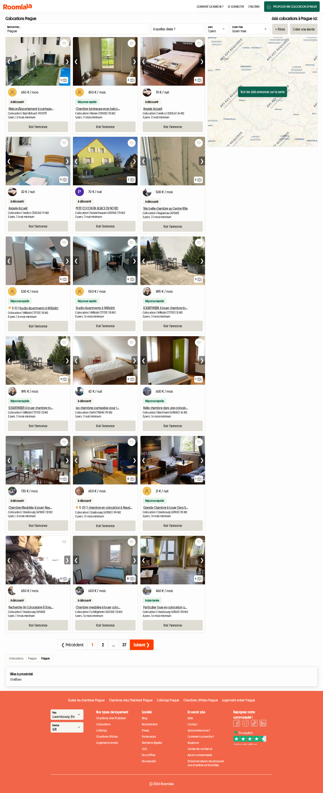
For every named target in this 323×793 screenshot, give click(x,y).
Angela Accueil (152, 108)
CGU (144, 748)
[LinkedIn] (263, 724)
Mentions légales (152, 742)
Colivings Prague (168, 700)
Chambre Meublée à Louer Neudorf (32, 507)
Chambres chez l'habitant (111, 718)
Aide (190, 718)
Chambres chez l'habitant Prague (130, 700)
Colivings (101, 730)
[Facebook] (236, 724)
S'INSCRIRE (254, 6)
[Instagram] (245, 724)
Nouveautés (149, 761)
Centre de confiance (200, 748)
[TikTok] (254, 724)
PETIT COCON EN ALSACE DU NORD (97, 208)
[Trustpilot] (249, 744)
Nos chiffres (148, 755)
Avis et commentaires (200, 755)
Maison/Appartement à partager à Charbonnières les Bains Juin (51, 108)
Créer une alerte (304, 29)
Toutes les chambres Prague (86, 700)
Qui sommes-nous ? (199, 730)
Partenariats (149, 736)
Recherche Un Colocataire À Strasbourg (34, 607)
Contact (192, 724)
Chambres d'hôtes (107, 736)
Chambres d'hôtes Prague (200, 700)
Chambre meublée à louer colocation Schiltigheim (109, 607)
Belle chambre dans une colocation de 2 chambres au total (182, 408)
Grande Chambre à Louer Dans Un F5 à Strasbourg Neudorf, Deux (186, 507)
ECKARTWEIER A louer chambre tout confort (171, 308)
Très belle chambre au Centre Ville (165, 208)
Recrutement (150, 724)
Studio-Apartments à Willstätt (38, 308)
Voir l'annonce (38, 126)
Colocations (103, 724)
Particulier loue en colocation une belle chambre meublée (182, 607)
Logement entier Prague (238, 700)
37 (124, 645)
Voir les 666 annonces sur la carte (262, 92)
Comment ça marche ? (201, 736)
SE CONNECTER (236, 6)
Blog (144, 718)
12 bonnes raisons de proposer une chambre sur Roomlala (206, 763)
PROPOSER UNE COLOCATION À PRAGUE (295, 6)
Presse (145, 730)
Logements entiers (107, 742)
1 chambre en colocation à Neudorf (110, 507)
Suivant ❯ (142, 645)
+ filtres (280, 29)
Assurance (193, 742)
